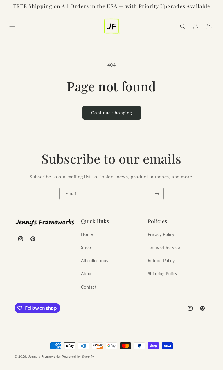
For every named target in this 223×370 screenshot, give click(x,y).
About (87, 273)
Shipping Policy (162, 273)
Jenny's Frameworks (44, 356)
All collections (94, 260)
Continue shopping (111, 112)
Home (87, 234)
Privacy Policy (161, 234)
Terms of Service (164, 247)
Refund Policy (161, 260)
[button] (12, 26)
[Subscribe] (157, 193)
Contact (88, 286)
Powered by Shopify (78, 356)
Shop (86, 247)
